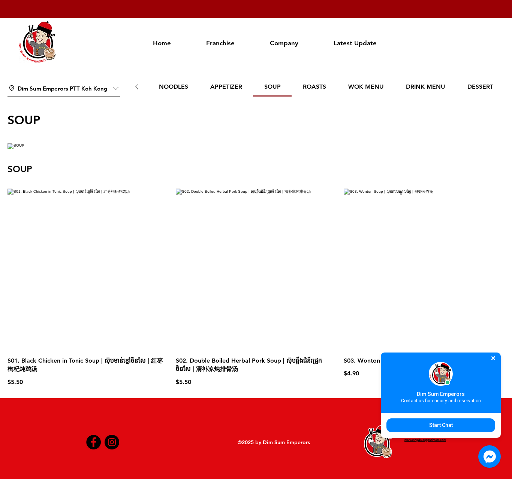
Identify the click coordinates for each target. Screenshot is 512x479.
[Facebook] (93, 442)
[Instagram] (112, 442)
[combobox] (63, 89)
